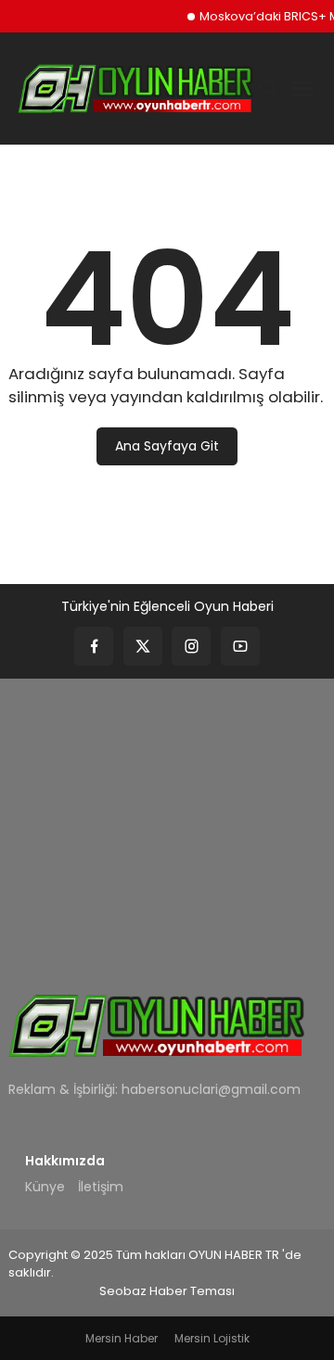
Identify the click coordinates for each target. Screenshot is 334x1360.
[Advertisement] (167, 823)
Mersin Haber (121, 1338)
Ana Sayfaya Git (167, 446)
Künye (45, 1186)
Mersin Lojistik (212, 1338)
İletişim (100, 1186)
